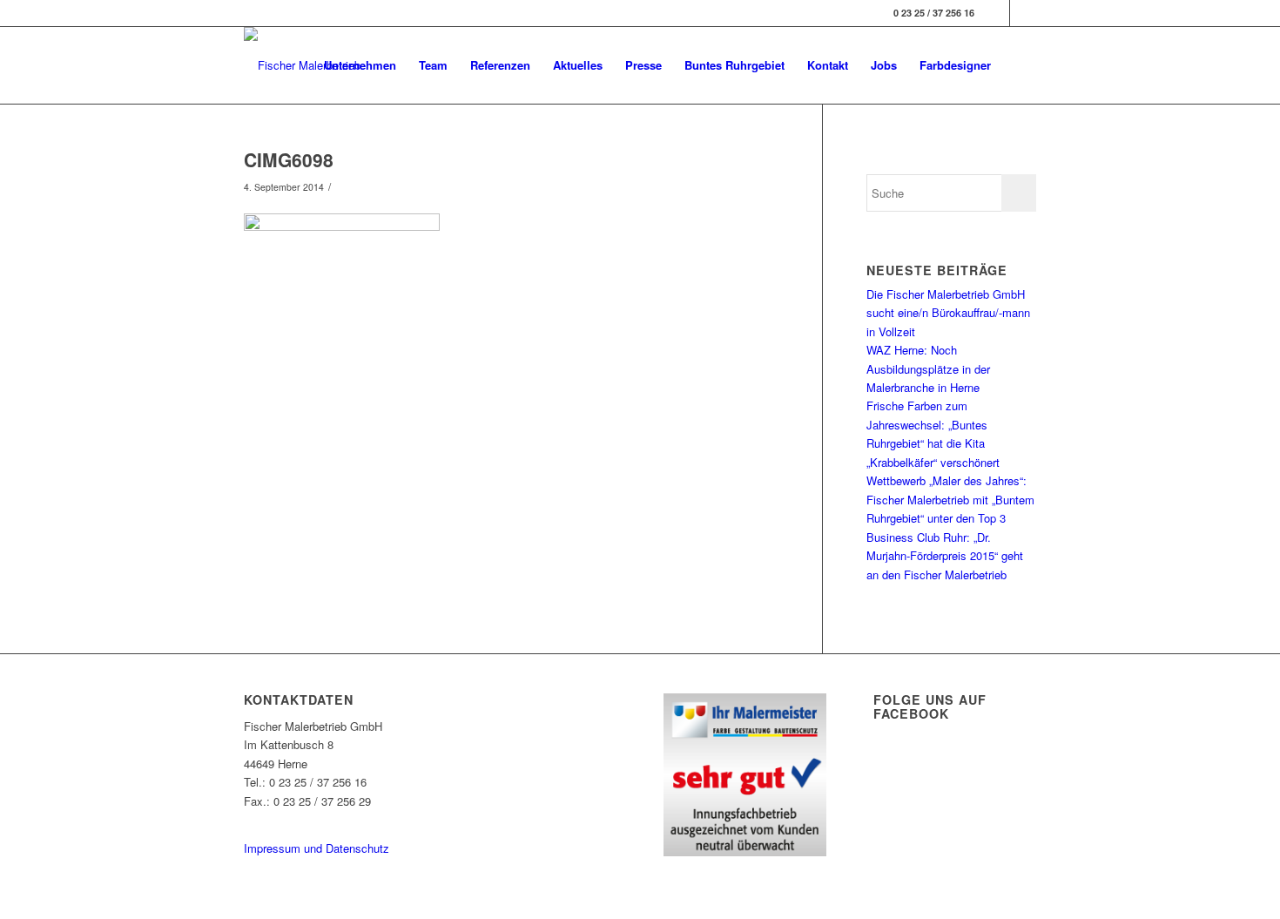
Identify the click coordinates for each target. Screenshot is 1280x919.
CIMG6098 (288, 159)
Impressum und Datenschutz (316, 848)
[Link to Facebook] (996, 13)
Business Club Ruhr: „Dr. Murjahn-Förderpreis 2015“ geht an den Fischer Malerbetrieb (944, 556)
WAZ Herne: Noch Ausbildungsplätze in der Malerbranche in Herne (928, 368)
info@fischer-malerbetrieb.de (315, 819)
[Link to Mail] (1023, 13)
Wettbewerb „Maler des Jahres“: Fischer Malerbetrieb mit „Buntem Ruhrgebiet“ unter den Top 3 (950, 499)
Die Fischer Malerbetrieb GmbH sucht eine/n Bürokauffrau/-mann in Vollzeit (948, 313)
